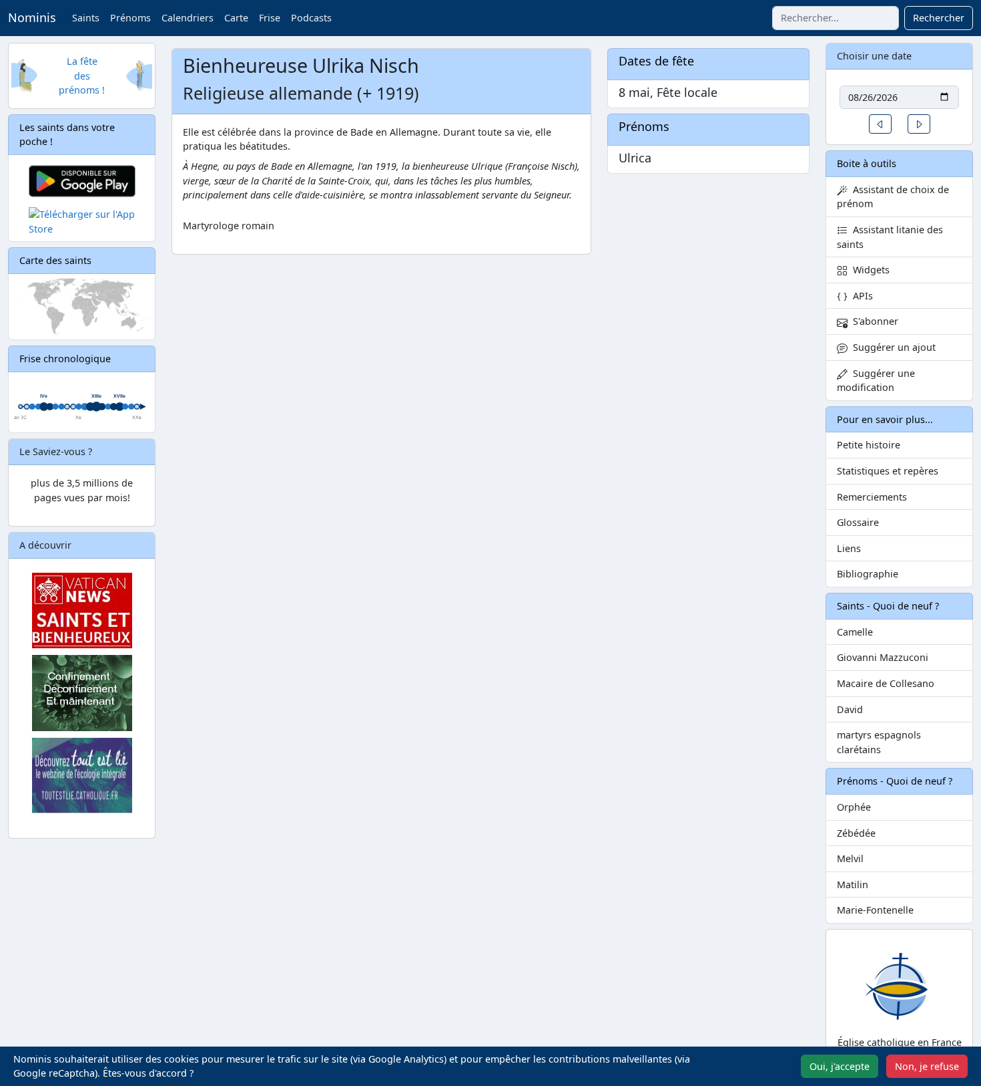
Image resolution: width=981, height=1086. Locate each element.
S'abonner (873, 321)
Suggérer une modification (876, 380)
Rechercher (938, 17)
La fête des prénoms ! (82, 75)
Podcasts (311, 17)
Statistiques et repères (887, 470)
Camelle (855, 632)
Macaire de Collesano (885, 683)
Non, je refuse (927, 1066)
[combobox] (835, 18)
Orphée (854, 807)
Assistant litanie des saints (890, 237)
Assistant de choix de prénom (893, 197)
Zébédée (856, 833)
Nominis (32, 17)
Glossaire (858, 522)
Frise (269, 17)
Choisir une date (874, 55)
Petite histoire (868, 444)
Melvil (850, 858)
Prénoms (130, 17)
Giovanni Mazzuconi (882, 657)
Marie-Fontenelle (875, 910)
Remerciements (872, 497)
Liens (849, 548)
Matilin (852, 884)
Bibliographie (867, 573)
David (850, 709)
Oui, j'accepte (839, 1066)
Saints (85, 17)
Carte (236, 17)
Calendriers (187, 17)
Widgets (869, 269)
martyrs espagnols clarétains (879, 742)
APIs (860, 295)
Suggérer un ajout (892, 347)
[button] (880, 124)
